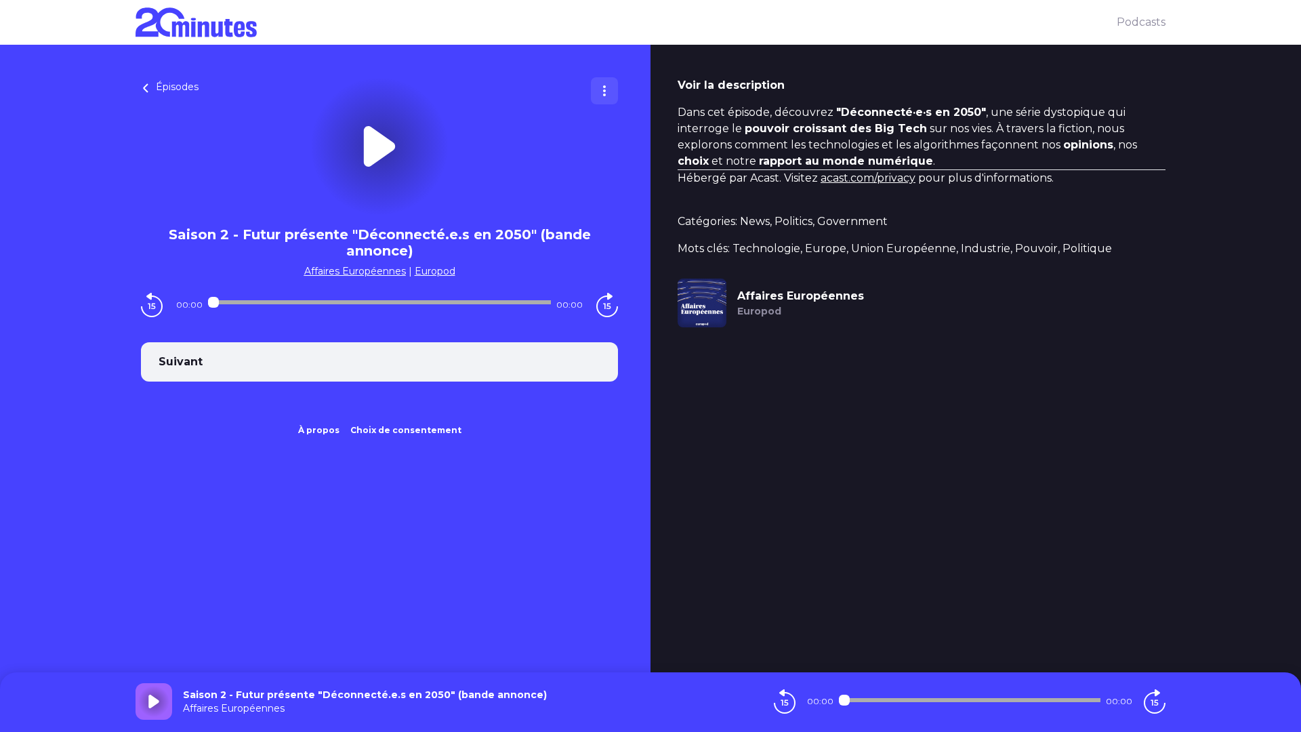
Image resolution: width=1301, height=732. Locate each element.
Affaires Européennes (355, 271)
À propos (318, 430)
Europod (435, 271)
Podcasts (1141, 22)
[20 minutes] (626, 22)
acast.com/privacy (868, 177)
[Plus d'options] (604, 90)
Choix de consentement (405, 430)
